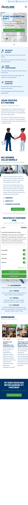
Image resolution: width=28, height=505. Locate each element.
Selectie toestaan (14, 276)
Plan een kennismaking (14, 395)
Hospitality (9, 201)
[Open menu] (26, 7)
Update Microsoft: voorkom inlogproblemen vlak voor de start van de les (8, 344)
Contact (7, 34)
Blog (4, 339)
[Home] (8, 7)
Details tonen (21, 267)
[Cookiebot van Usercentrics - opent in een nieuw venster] (21, 228)
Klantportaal (12, 1)
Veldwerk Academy (21, 1)
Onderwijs (9, 198)
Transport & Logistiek (12, 204)
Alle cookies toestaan (14, 271)
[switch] (25, 254)
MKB (22, 339)
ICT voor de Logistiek (10, 30)
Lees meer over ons (18, 209)
